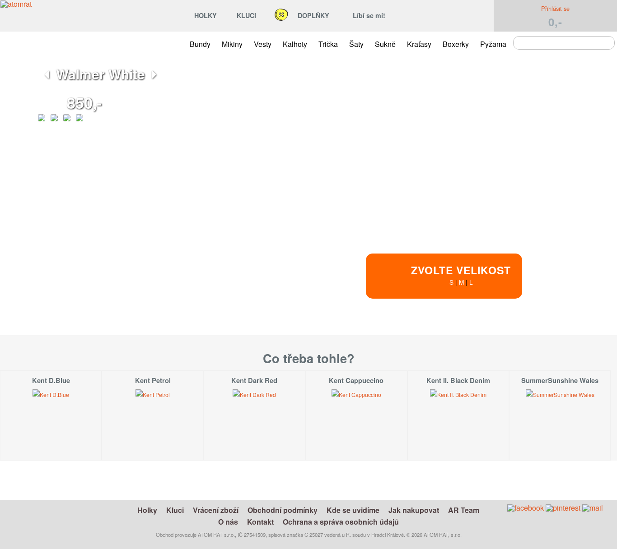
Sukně (385, 44)
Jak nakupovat (413, 510)
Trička (328, 44)
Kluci (175, 510)
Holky (147, 510)
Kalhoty (295, 44)
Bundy (200, 44)
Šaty (356, 44)
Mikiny (232, 44)
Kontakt (260, 522)
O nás (228, 522)
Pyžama (493, 44)
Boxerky (456, 44)
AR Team (463, 510)
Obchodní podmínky (283, 510)
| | (461, 274)
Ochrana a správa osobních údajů (341, 522)
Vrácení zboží (215, 510)
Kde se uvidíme (353, 510)
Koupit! (530, 337)
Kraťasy (419, 44)
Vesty (262, 44)
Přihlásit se (555, 8)
